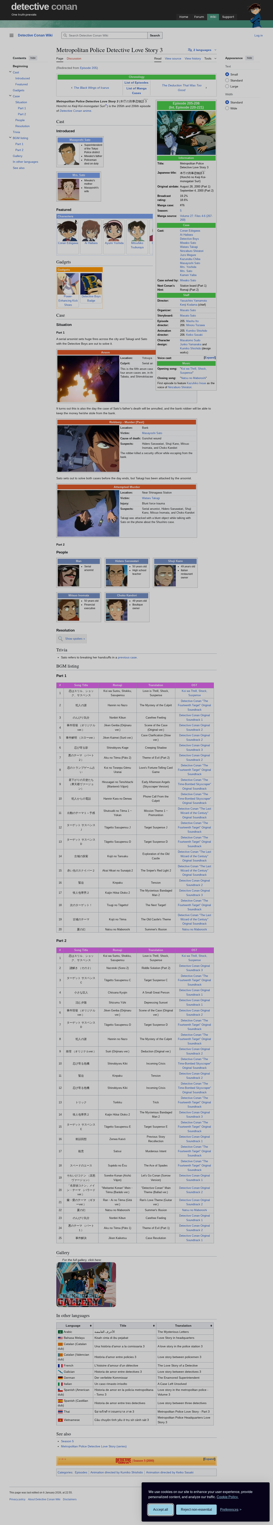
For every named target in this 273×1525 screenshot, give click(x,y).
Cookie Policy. (227, 1496)
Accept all (160, 1509)
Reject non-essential (196, 1509)
